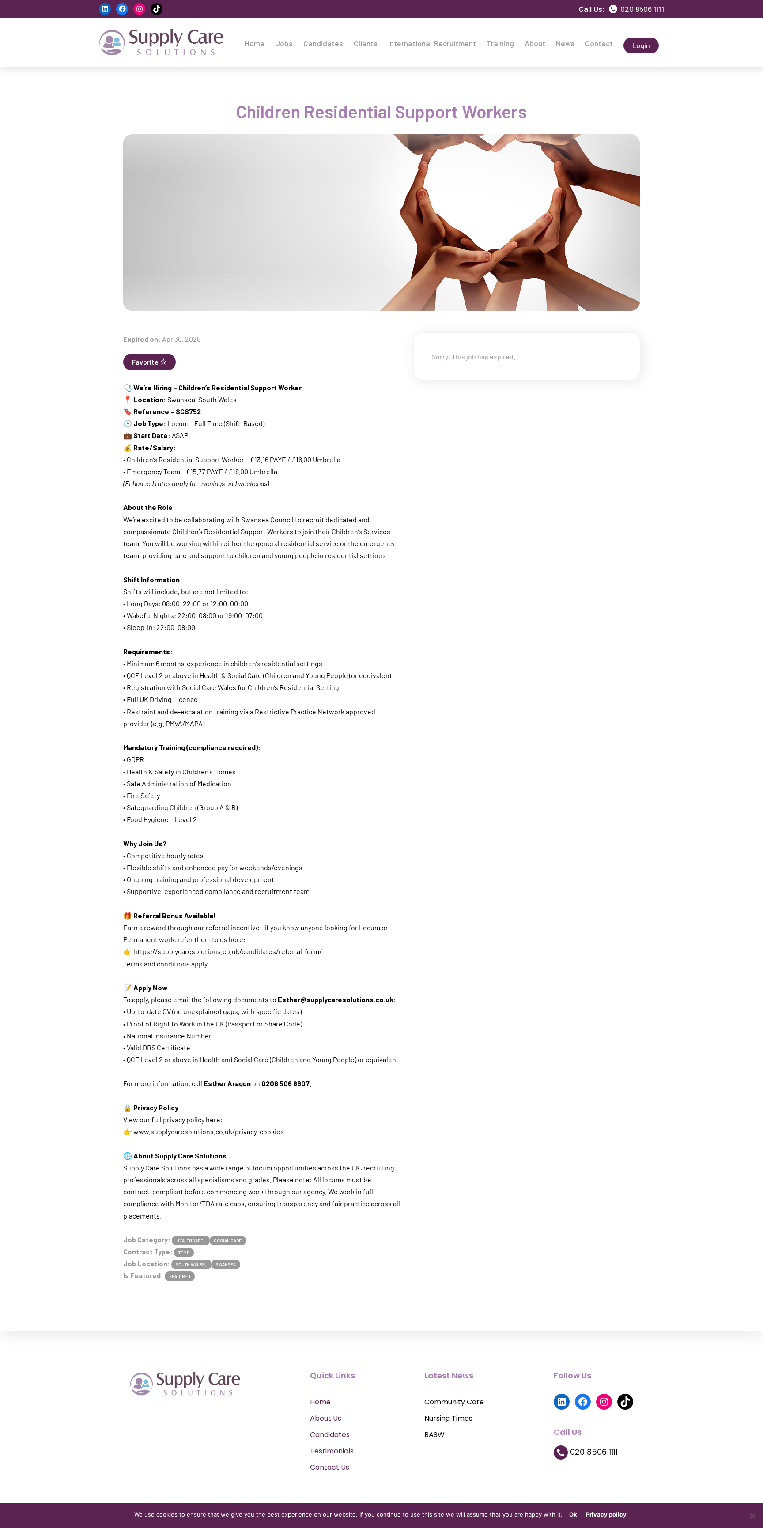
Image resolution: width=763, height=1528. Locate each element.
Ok (573, 1514)
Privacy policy (606, 1514)
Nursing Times (448, 1418)
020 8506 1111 (641, 9)
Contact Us (329, 1467)
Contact (599, 43)
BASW (434, 1435)
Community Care (454, 1402)
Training (500, 43)
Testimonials (332, 1451)
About (535, 43)
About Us (325, 1418)
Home (254, 43)
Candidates (323, 43)
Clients (366, 43)
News (565, 43)
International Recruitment (432, 43)
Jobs (284, 43)
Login (641, 45)
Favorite (146, 362)
